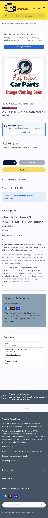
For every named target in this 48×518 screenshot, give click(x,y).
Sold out (32, 162)
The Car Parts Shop (9, 104)
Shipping (15, 147)
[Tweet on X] (11, 187)
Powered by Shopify (27, 512)
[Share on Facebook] (16, 187)
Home (4, 23)
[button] (39, 7)
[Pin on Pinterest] (21, 187)
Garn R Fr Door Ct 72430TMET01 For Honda (22, 23)
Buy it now (24, 170)
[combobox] (24, 15)
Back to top (24, 408)
